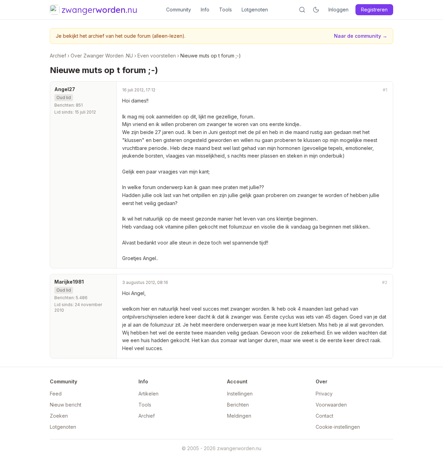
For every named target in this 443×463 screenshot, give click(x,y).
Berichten (238, 405)
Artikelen (148, 394)
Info (205, 9)
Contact (324, 416)
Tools (225, 9)
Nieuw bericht (65, 405)
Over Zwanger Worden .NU (102, 56)
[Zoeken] (302, 9)
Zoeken (59, 416)
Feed (56, 394)
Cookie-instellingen (338, 427)
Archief (58, 56)
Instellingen (240, 394)
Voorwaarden (331, 405)
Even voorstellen (156, 56)
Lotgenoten (255, 9)
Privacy (324, 394)
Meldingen (239, 416)
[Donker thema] (316, 9)
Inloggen (338, 9)
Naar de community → (360, 36)
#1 (385, 89)
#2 (384, 282)
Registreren (374, 9)
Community (178, 9)
